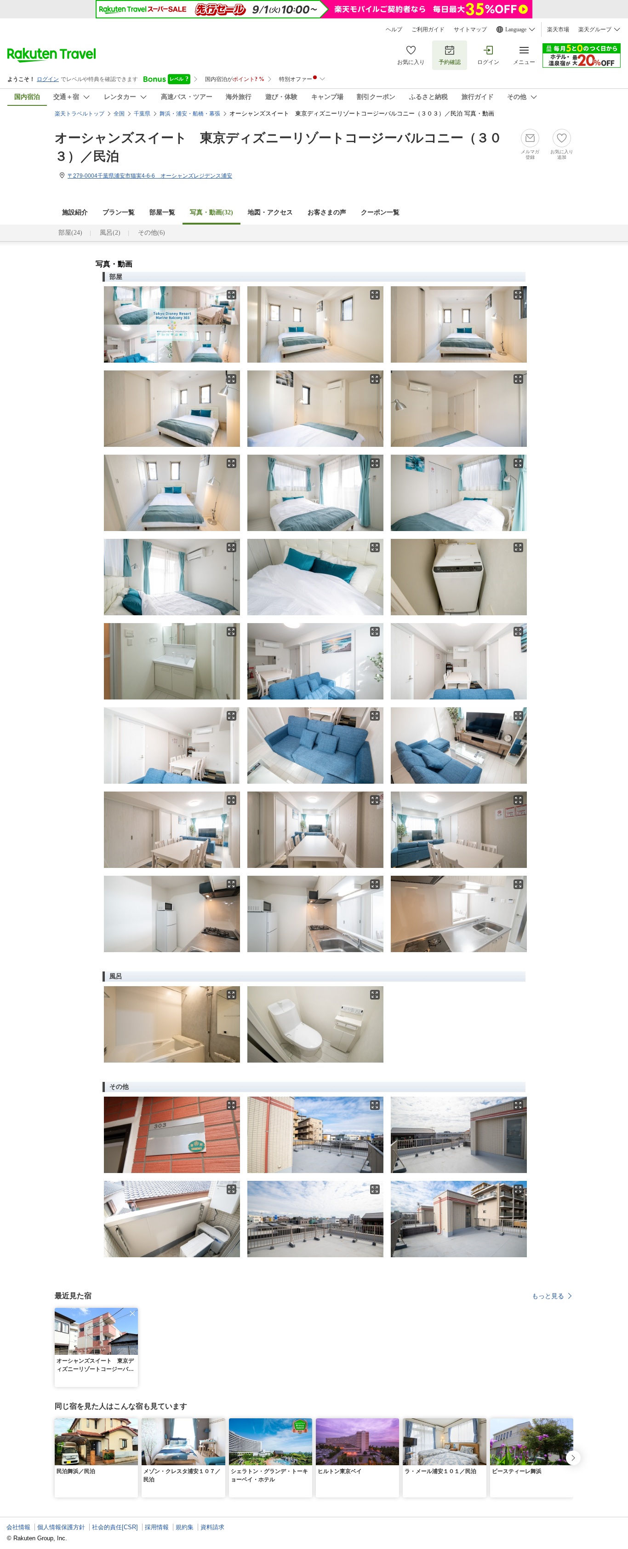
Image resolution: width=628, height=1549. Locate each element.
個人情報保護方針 (61, 1527)
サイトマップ (470, 29)
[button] (132, 1313)
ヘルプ (394, 29)
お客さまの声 (327, 212)
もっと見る (548, 1296)
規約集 (185, 1527)
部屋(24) (70, 232)
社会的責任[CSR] (115, 1527)
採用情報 (157, 1527)
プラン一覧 (119, 212)
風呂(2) (110, 232)
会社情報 (18, 1527)
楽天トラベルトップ (79, 113)
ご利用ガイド (428, 29)
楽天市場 (558, 29)
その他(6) (151, 232)
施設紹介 (75, 212)
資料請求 (212, 1527)
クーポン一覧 (380, 212)
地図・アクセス (270, 212)
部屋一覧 (162, 212)
